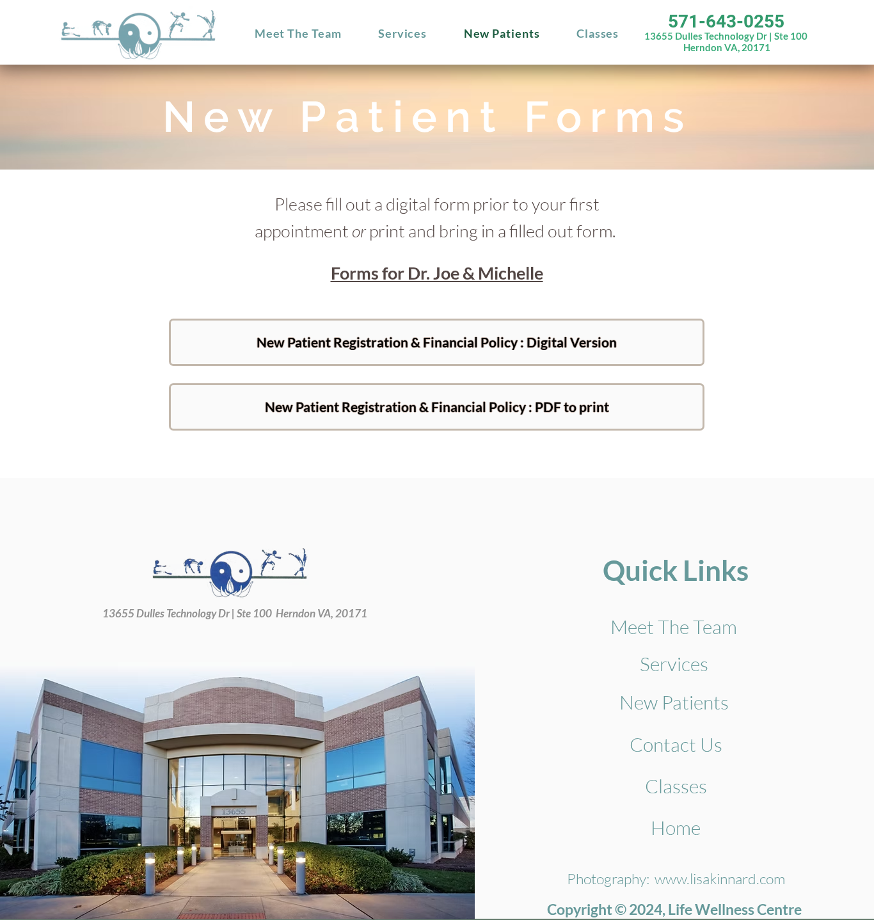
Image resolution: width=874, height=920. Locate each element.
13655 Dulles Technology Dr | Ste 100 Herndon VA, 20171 (725, 41)
